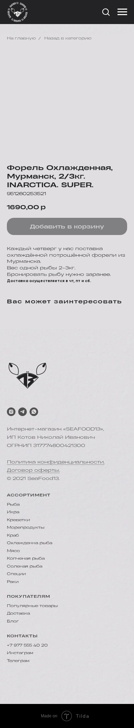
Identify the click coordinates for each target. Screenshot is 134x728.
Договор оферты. (33, 470)
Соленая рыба (24, 566)
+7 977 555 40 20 (27, 645)
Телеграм (18, 660)
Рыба (13, 504)
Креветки (18, 519)
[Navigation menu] (122, 12)
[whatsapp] (34, 411)
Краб (13, 535)
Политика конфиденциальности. (55, 461)
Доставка (18, 613)
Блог (13, 621)
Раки (13, 581)
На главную (21, 38)
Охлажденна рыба (29, 542)
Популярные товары (32, 605)
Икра (13, 511)
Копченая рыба (26, 558)
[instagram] (11, 411)
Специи (16, 573)
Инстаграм (20, 652)
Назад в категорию (67, 38)
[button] (106, 12)
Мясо (13, 550)
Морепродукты (25, 527)
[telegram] (22, 411)
